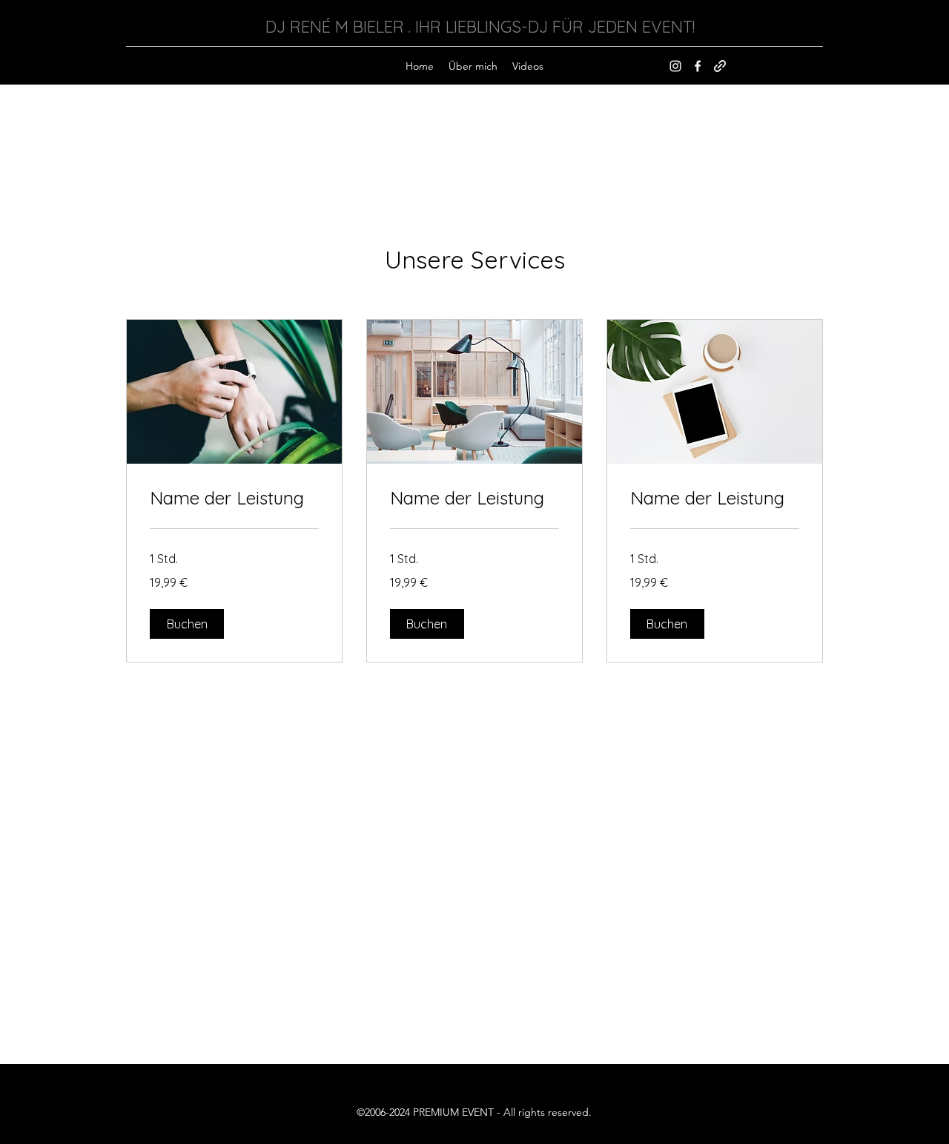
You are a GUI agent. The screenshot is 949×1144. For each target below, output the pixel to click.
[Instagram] (675, 66)
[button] (187, 624)
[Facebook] (697, 66)
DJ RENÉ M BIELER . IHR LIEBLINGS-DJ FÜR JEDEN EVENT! (480, 26)
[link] (234, 498)
